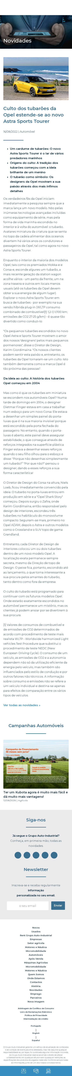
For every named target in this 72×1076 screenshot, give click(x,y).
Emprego (35, 993)
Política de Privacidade (36, 1015)
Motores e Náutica (36, 947)
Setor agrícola (35, 943)
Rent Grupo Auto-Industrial (36, 935)
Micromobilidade (36, 951)
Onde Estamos (36, 978)
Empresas (36, 939)
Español (36, 1040)
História (36, 986)
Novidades (35, 990)
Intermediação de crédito (36, 1019)
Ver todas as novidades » (21, 705)
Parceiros (36, 997)
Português (36, 1026)
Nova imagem (36, 1001)
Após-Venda (36, 958)
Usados (36, 931)
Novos (36, 927)
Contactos (36, 982)
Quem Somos (36, 974)
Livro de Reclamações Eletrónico (36, 1012)
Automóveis (36, 954)
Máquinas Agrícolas (36, 962)
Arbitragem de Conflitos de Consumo (36, 1008)
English (36, 1033)
